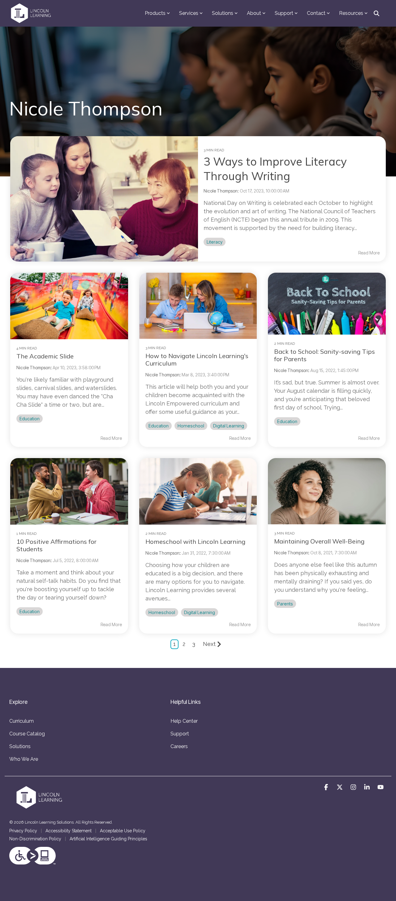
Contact (316, 13)
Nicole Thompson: (222, 190)
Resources (351, 13)
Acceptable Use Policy (122, 830)
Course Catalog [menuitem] (27, 734)
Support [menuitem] (179, 734)
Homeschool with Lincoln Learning (195, 541)
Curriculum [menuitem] (21, 721)
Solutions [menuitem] (20, 746)
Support (284, 13)
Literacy (214, 242)
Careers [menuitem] (179, 746)
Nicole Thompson (33, 367)
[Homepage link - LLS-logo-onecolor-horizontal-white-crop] (40, 807)
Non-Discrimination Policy (35, 838)
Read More (369, 252)
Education (29, 418)
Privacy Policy (23, 830)
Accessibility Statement (68, 830)
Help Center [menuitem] (184, 721)
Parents (285, 603)
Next (209, 644)
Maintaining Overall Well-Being (319, 541)
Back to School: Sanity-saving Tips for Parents (324, 355)
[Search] (376, 13)
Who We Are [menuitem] (23, 759)
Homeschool (191, 425)
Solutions (222, 13)
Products (155, 13)
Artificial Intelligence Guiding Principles (108, 838)
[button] (326, 787)
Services (188, 13)
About (254, 13)
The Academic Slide (45, 356)
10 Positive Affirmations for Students (56, 545)
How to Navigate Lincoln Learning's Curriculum (196, 359)
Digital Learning (228, 425)
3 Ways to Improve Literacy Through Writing (275, 168)
